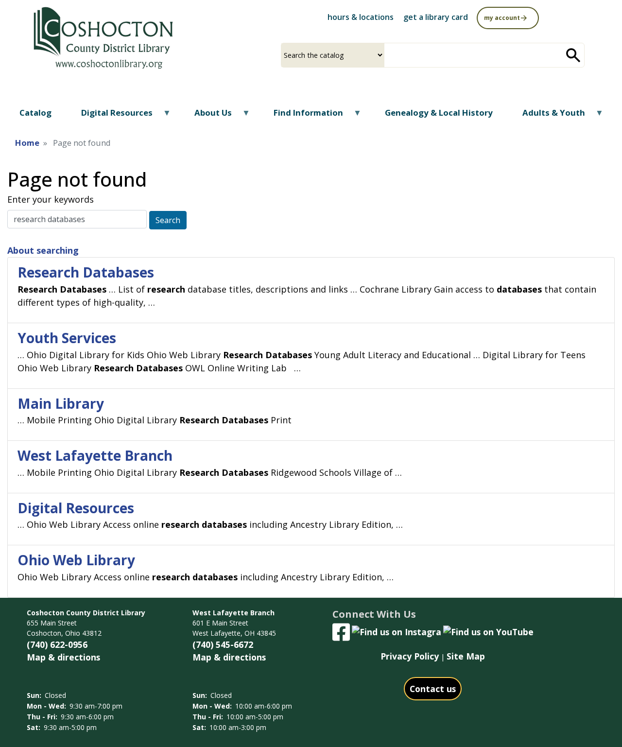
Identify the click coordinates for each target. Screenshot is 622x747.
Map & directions (63, 657)
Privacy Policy (409, 656)
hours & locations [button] (361, 17)
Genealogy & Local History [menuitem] (439, 112)
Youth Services (66, 338)
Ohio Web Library (76, 560)
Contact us (433, 689)
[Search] (573, 55)
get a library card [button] (435, 17)
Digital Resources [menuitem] (111, 116)
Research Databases (85, 272)
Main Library (60, 403)
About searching (43, 250)
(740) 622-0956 (57, 644)
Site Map (466, 656)
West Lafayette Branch (95, 455)
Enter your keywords (50, 199)
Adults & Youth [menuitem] (547, 116)
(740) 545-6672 (222, 644)
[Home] (102, 38)
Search (168, 220)
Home (27, 142)
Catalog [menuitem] (35, 112)
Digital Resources (75, 508)
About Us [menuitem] (207, 116)
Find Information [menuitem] (302, 116)
